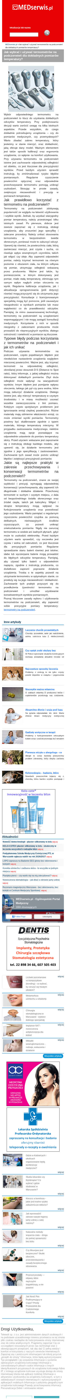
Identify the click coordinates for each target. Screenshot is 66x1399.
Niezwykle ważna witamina (39, 689)
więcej (55, 842)
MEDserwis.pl (11, 44)
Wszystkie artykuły (53, 1056)
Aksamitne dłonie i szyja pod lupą (43, 709)
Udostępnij (47, 917)
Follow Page (20, 917)
